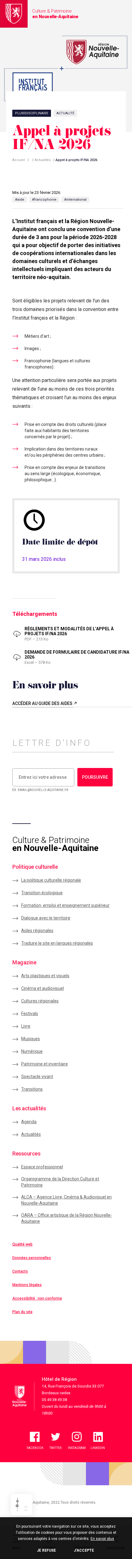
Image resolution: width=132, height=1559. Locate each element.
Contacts (20, 1271)
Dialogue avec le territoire (45, 917)
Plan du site (22, 1312)
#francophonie (44, 200)
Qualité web (22, 1244)
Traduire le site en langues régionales (57, 943)
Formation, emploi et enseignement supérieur (65, 905)
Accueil (18, 160)
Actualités (43, 160)
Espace (42, 1166)
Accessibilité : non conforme (37, 1298)
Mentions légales (27, 1285)
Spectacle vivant (37, 1076)
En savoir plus (102, 1539)
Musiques (30, 1038)
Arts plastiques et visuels (45, 975)
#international (75, 200)
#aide (19, 200)
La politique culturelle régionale (51, 880)
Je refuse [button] (46, 1550)
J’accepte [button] (84, 1550)
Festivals (29, 1013)
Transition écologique (42, 892)
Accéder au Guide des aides (42, 703)
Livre (25, 1026)
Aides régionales (37, 930)
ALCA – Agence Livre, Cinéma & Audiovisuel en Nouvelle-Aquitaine (66, 1200)
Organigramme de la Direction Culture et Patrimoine (60, 1181)
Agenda (29, 1121)
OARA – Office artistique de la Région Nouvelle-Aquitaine (66, 1218)
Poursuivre (95, 777)
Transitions (32, 1089)
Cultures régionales (40, 1000)
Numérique (32, 1051)
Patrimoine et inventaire (44, 1063)
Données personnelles (31, 1258)
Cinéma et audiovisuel (42, 988)
